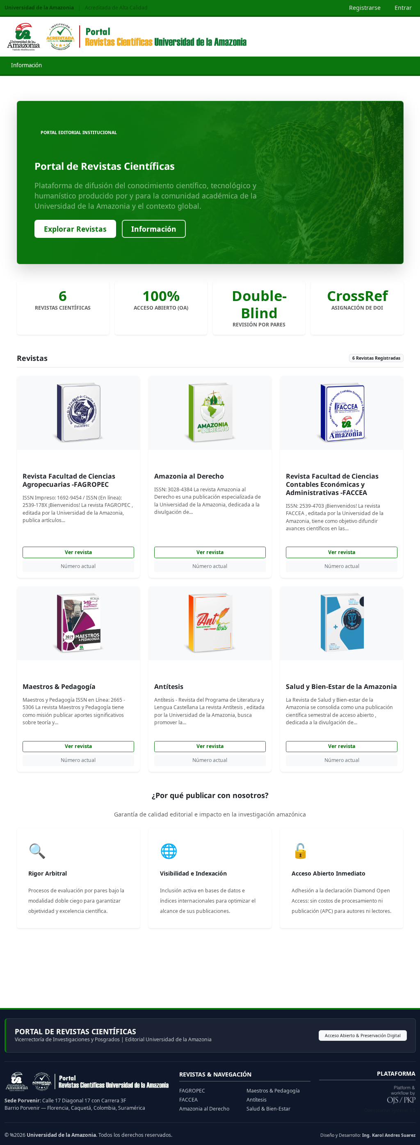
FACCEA (188, 1099)
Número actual (78, 566)
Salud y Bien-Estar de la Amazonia (341, 686)
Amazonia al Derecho (189, 476)
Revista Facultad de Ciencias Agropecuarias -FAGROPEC (69, 480)
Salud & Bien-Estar (268, 1108)
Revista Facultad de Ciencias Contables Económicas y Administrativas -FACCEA (332, 484)
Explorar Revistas (75, 229)
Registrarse (365, 7)
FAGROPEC (192, 1090)
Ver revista (78, 552)
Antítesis (168, 686)
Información (26, 65)
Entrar (403, 7)
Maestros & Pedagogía (59, 686)
